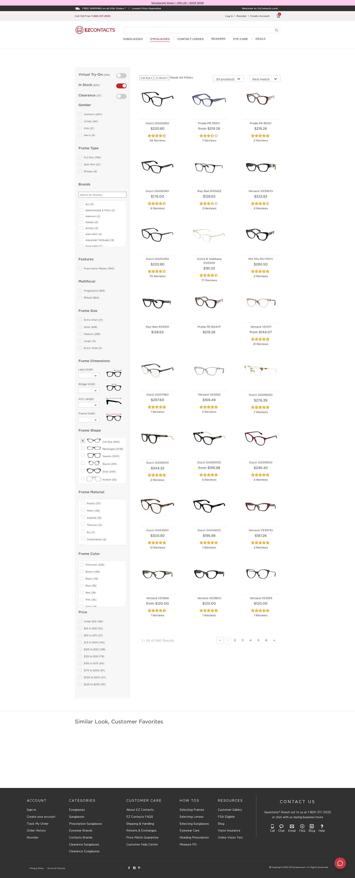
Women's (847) (93, 114)
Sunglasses (76, 817)
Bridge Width (86, 384)
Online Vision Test (230, 837)
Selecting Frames (192, 810)
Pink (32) (90, 599)
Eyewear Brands (80, 830)
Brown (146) (92, 571)
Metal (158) (93, 510)
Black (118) (91, 578)
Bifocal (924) (91, 297)
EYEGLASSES (160, 39)
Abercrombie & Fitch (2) (100, 210)
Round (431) (110, 463)
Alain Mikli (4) (93, 234)
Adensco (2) (92, 216)
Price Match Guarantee (142, 837)
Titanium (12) (94, 524)
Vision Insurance (229, 830)
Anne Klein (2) (93, 245)
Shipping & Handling (140, 824)
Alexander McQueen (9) (99, 239)
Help (321, 831)
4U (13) (89, 204)
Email (292, 831)
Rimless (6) (90, 171)
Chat (281, 831)
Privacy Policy (37, 868)
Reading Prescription (194, 837)
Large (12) (90, 341)
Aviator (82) (110, 479)
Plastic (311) (94, 503)
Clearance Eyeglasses (84, 851)
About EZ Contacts (140, 810)
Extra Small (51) (93, 320)
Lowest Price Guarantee (146, 8)
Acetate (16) (94, 517)
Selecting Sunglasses (194, 824)
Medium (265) (92, 334)
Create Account (260, 15)
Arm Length (86, 398)
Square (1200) (111, 456)
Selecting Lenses (192, 817)
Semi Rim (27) (92, 164)
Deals (260, 38)
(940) (96, 84)
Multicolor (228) (94, 564)
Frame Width (86, 413)
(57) (98, 95)
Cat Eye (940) (111, 441)
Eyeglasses (77, 810)
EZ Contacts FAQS (139, 817)
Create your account (41, 817)
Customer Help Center (142, 844)
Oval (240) (109, 471)
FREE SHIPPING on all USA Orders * (104, 8)
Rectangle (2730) (113, 448)
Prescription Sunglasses (85, 824)
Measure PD (188, 844)
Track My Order (37, 824)
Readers (218, 38)
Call (272, 831)
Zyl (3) (91, 532)
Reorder (242, 15)
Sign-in (31, 810)
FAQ (302, 831)
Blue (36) (90, 585)
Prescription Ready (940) (99, 268)
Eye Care (240, 39)
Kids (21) (89, 128)
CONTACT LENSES (190, 39)
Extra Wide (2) (93, 348)
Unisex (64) (91, 121)
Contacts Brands (80, 837)
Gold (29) (91, 606)
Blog (221, 824)
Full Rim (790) (92, 157)
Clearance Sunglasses (84, 844)
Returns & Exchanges (141, 830)
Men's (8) (89, 135)
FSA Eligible (226, 817)
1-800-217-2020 (100, 15)
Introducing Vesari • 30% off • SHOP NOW (177, 2)
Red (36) (90, 592)
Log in (229, 15)
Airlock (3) (91, 228)
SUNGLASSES (133, 39)
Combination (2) (96, 539)
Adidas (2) (91, 222)
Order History (36, 830)
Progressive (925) (94, 290)
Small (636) (90, 327)
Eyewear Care (189, 830)
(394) (106, 74)
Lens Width (85, 369)
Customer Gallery (230, 810)
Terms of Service (56, 868)
